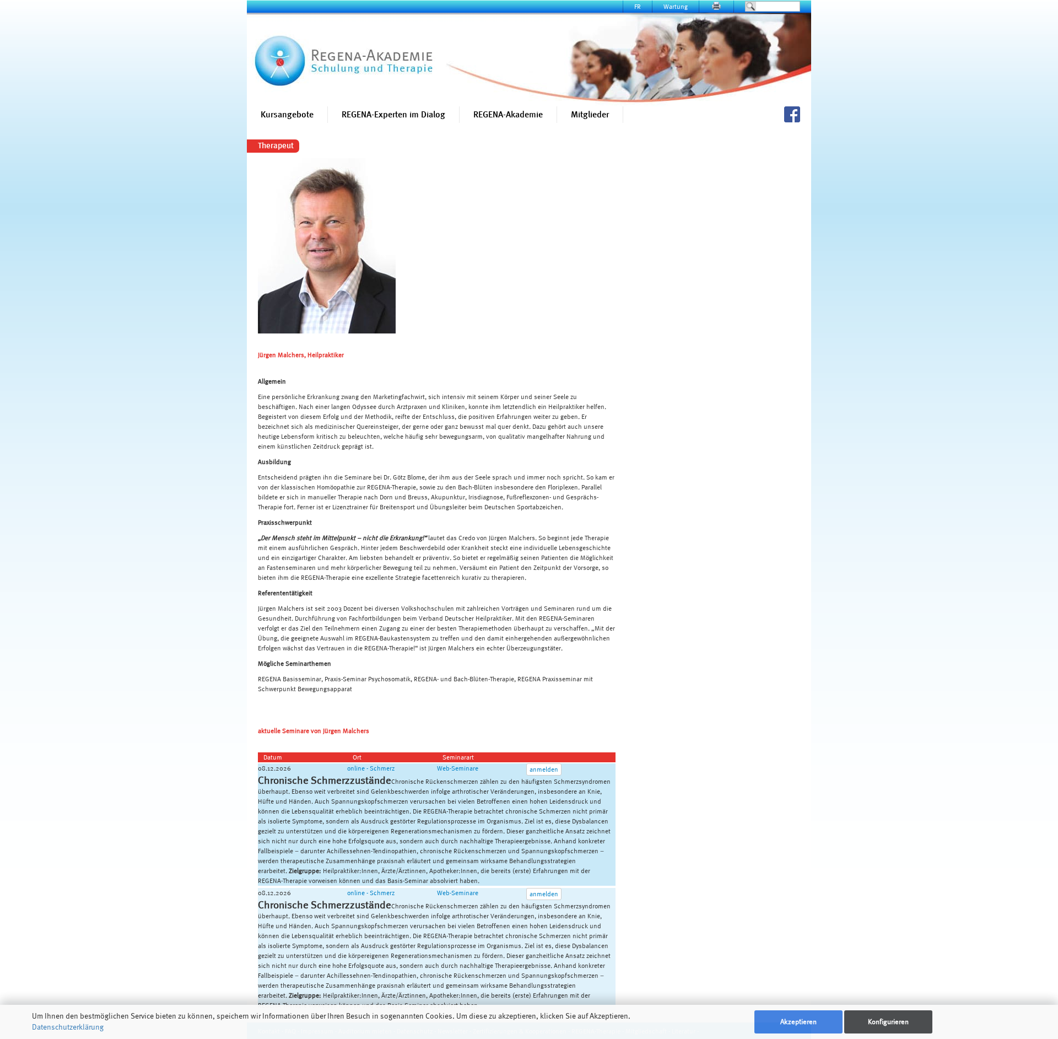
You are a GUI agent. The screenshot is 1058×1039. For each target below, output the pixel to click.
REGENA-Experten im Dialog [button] (393, 114)
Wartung (675, 6)
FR (637, 6)
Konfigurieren (888, 1021)
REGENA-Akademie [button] (508, 114)
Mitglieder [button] (590, 114)
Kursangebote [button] (287, 114)
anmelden (544, 769)
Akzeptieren (798, 1021)
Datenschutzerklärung (68, 1027)
